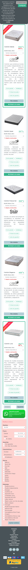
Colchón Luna (8, 343)
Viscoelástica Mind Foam (12, 512)
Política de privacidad (14, 543)
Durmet (7, 466)
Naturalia (7, 471)
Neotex (7, 481)
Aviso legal (14, 542)
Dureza (6, 451)
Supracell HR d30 (10, 497)
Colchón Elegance (9, 272)
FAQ (14, 533)
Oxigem (7, 514)
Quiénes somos (14, 537)
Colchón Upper (8, 131)
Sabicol (7, 462)
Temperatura (8, 454)
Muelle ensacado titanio (12, 506)
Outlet (14, 530)
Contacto (14, 539)
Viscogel (7, 504)
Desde (6, 433)
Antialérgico (8, 457)
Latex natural (9, 499)
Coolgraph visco (10, 495)
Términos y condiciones (14, 540)
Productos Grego (10, 473)
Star (6, 468)
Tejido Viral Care (10, 519)
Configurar (22, 5)
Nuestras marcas (14, 534)
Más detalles (14, 101)
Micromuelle (8, 510)
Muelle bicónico (9, 486)
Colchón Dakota (9, 46)
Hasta (5, 436)
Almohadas (14, 528)
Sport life (7, 464)
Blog (14, 531)
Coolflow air (8, 491)
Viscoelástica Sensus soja (12, 516)
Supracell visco (9, 493)
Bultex (7, 479)
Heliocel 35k (8, 508)
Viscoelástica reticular (11, 518)
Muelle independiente (11, 488)
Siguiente (20, 407)
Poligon (7, 469)
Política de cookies (14, 545)
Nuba (6, 475)
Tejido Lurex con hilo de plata (14, 501)
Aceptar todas (21, 2)
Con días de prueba (11, 446)
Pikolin (7, 477)
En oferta (9, 439)
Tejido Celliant (9, 503)
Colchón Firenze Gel (10, 201)
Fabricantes (14, 536)
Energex (7, 490)
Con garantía (9, 444)
